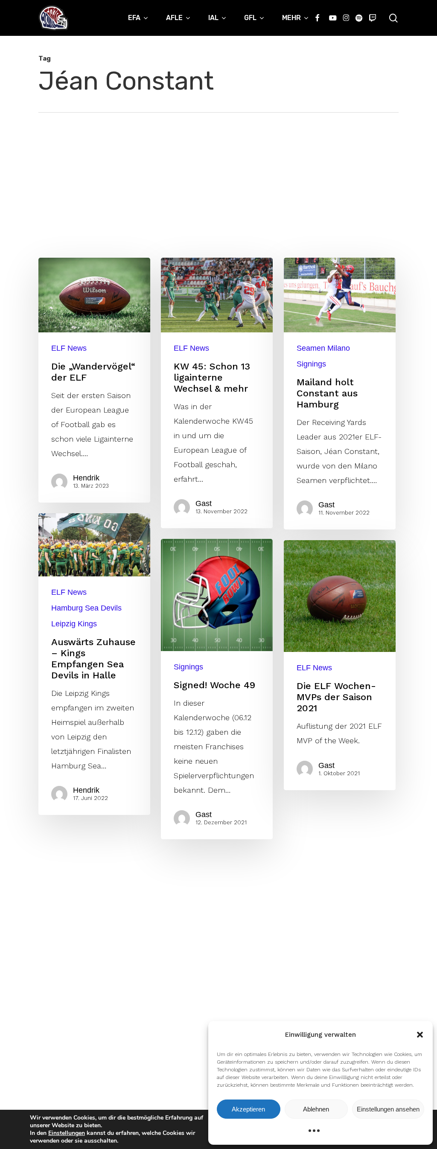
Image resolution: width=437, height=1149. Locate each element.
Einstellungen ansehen (388, 1109)
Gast (203, 503)
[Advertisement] (218, 176)
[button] (420, 1034)
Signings (311, 364)
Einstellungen (66, 1133)
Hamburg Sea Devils (86, 608)
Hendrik (86, 478)
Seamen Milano (323, 348)
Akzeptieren (248, 1109)
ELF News (69, 348)
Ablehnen (316, 1109)
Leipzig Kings (74, 624)
